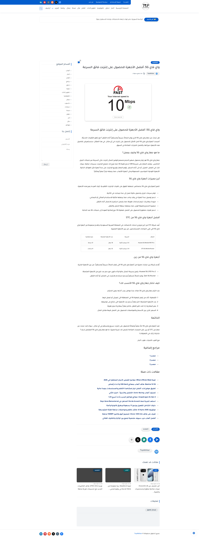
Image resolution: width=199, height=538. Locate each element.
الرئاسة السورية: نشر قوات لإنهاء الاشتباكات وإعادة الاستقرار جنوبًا (119, 19)
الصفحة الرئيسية (122, 8)
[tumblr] (48, 2)
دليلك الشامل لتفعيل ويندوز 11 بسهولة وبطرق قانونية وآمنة (131, 406)
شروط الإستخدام (115, 2)
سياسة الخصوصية (101, 2)
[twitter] (56, 2)
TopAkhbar (150, 73)
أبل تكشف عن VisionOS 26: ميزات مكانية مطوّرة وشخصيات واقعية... (147, 489)
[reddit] (52, 2)
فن (69, 118)
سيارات (67, 107)
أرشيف (47, 8)
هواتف (68, 125)
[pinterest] (44, 2)
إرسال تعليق (151, 510)
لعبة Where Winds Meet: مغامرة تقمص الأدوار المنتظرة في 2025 (130, 380)
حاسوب (67, 103)
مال (78, 8)
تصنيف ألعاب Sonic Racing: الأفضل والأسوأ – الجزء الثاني (132, 393)
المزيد (57, 8)
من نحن (91, 2)
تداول (107, 8)
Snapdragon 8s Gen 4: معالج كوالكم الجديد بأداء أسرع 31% (132, 397)
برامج (68, 81)
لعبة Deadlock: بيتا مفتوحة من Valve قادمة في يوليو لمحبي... (119, 487)
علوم (68, 114)
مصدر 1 (153, 356)
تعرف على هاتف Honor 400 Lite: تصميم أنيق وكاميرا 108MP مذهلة (129, 414)
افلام (83, 8)
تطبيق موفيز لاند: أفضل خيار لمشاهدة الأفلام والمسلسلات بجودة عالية (126, 389)
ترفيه (68, 89)
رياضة (63, 8)
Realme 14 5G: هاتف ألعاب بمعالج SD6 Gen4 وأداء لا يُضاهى (132, 384)
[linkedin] (40, 2)
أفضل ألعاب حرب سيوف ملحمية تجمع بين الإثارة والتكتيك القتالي (129, 418)
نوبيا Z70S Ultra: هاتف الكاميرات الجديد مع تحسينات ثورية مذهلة (90, 487)
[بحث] (40, 8)
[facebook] (60, 2)
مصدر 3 (153, 364)
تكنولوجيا (100, 8)
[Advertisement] (99, 42)
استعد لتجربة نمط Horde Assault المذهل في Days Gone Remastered (128, 401)
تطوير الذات (91, 8)
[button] (150, 439)
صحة (74, 8)
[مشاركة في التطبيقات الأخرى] (131, 439)
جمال (68, 8)
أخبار (112, 8)
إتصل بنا (125, 2)
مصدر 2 (153, 360)
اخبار (68, 74)
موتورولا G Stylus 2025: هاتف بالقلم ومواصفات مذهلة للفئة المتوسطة (127, 410)
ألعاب (68, 71)
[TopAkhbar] (146, 6)
